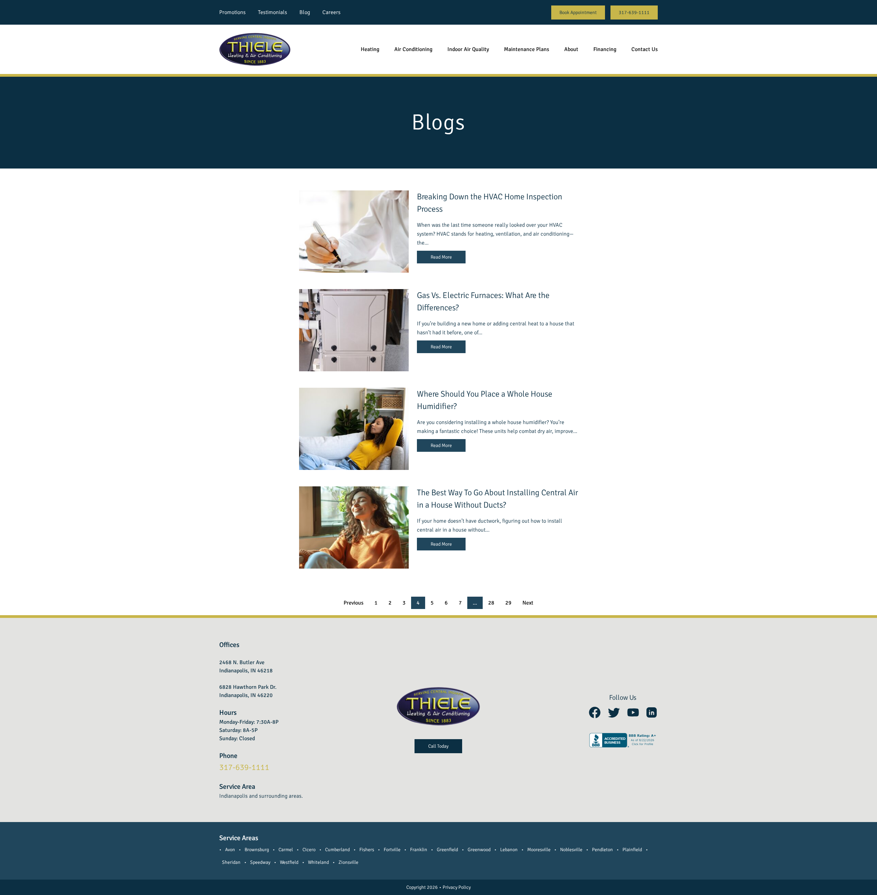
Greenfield (447, 850)
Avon (230, 850)
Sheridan (231, 862)
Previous (353, 602)
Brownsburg (257, 850)
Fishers (366, 850)
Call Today (438, 746)
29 (508, 602)
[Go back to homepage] (255, 49)
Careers (331, 12)
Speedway (260, 862)
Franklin (418, 850)
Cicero (309, 850)
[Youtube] (633, 712)
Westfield (289, 862)
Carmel (286, 850)
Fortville (392, 850)
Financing (604, 49)
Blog (304, 12)
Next (527, 602)
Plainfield (632, 850)
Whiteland (318, 862)
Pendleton (602, 850)
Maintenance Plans (526, 49)
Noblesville (571, 850)
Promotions (232, 12)
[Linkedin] (651, 712)
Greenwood (479, 850)
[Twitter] (614, 712)
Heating (370, 49)
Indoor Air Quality (468, 49)
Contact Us (644, 49)
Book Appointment (578, 12)
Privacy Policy (457, 887)
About (571, 49)
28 (491, 602)
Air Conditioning (413, 49)
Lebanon (509, 850)
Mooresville (539, 850)
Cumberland (337, 850)
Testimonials (272, 12)
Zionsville (348, 862)
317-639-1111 (634, 12)
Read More (441, 257)
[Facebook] (595, 712)
